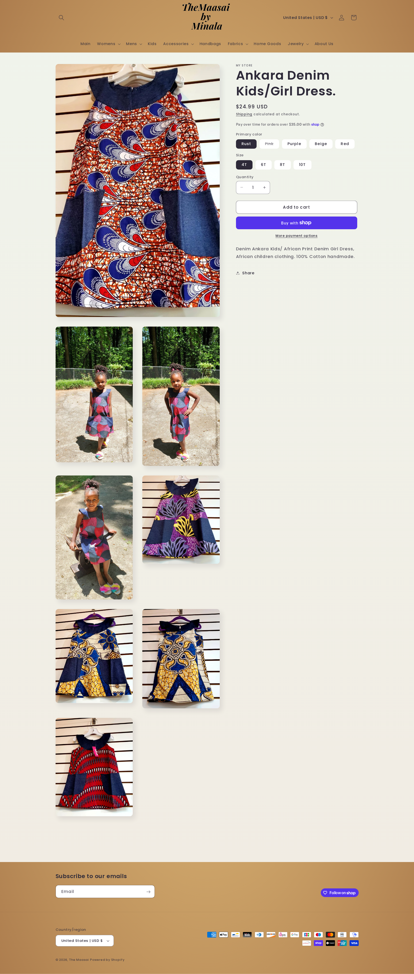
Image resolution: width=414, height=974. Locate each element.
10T (302, 164)
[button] (62, 18)
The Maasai (79, 960)
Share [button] (248, 273)
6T (263, 164)
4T (244, 164)
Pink (272, 145)
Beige (321, 144)
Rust (246, 144)
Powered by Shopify (107, 960)
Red (345, 144)
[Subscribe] (148, 891)
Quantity (245, 176)
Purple (294, 144)
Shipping (244, 114)
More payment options (297, 236)
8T (282, 164)
